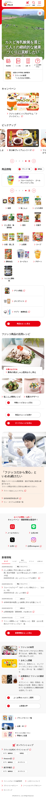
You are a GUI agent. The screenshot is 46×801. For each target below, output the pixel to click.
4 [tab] (25, 161)
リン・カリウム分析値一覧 (13, 502)
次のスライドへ (34, 161)
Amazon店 (9, 758)
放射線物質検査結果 (12, 498)
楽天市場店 (9, 767)
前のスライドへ (12, 161)
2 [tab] (19, 161)
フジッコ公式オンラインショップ (17, 750)
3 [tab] (22, 161)
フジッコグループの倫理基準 (13, 781)
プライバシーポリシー (11, 785)
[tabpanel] (23, 595)
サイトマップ (8, 790)
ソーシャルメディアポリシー (32, 785)
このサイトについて (33, 781)
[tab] (6, 561)
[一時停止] (39, 13)
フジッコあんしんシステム (15, 491)
